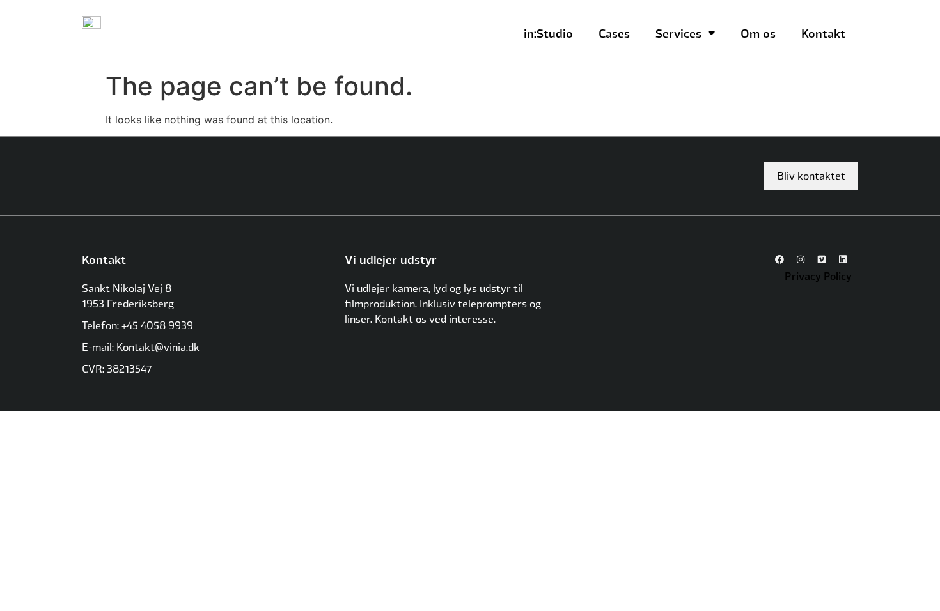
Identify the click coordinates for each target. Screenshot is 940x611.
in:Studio (548, 32)
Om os (758, 32)
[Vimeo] (822, 259)
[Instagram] (801, 259)
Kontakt (823, 32)
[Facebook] (779, 259)
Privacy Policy (818, 275)
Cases (614, 32)
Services (678, 32)
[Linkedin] (843, 259)
